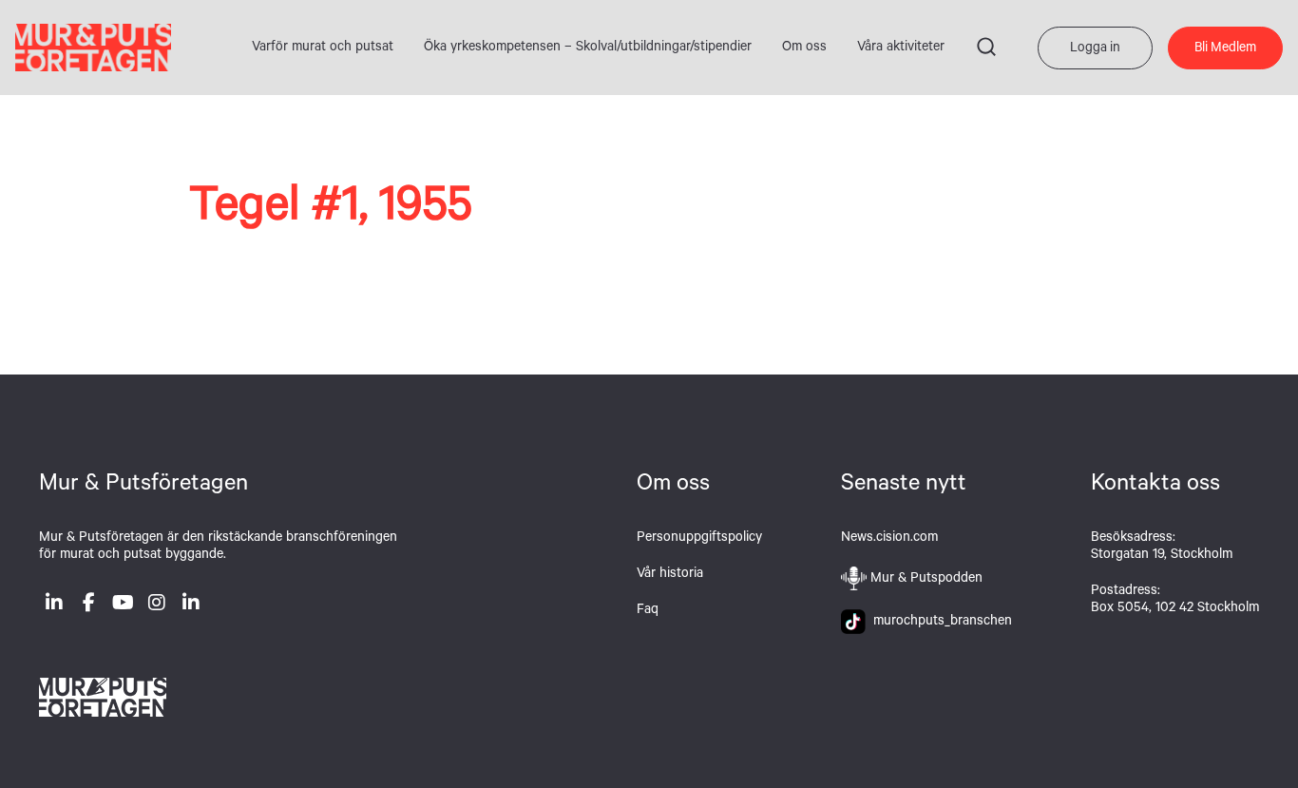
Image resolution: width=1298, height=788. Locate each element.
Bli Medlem (1225, 49)
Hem (93, 47)
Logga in (1095, 49)
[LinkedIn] (54, 606)
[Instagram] (156, 606)
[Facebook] (88, 606)
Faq (648, 611)
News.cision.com (889, 539)
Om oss (804, 48)
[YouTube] (122, 606)
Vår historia (670, 575)
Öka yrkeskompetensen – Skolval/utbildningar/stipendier (588, 48)
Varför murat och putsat (322, 48)
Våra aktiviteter (901, 48)
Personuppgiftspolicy (699, 539)
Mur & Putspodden (926, 579)
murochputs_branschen (939, 622)
